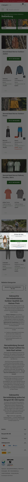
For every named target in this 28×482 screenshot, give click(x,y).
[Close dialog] (27, 233)
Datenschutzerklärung (19, 247)
